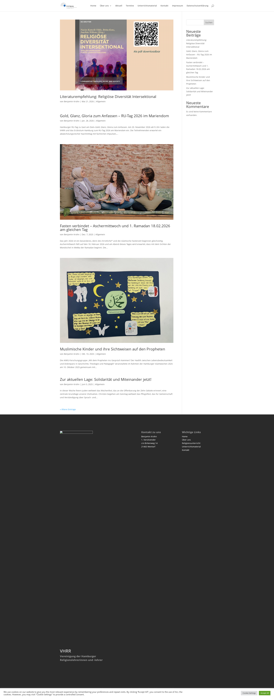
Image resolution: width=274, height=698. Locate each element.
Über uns (104, 6)
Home (93, 6)
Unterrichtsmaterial (147, 6)
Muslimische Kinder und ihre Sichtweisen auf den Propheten (112, 349)
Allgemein (101, 101)
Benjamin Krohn (71, 101)
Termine (130, 6)
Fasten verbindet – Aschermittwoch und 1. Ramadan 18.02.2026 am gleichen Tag (115, 227)
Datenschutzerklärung (197, 6)
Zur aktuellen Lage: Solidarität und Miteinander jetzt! (105, 379)
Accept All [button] (265, 693)
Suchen (208, 22)
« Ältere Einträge (68, 409)
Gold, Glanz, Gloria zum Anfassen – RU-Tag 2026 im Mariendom (114, 115)
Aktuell (118, 6)
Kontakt (164, 6)
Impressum (177, 6)
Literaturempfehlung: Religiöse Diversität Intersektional (108, 96)
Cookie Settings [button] (249, 693)
